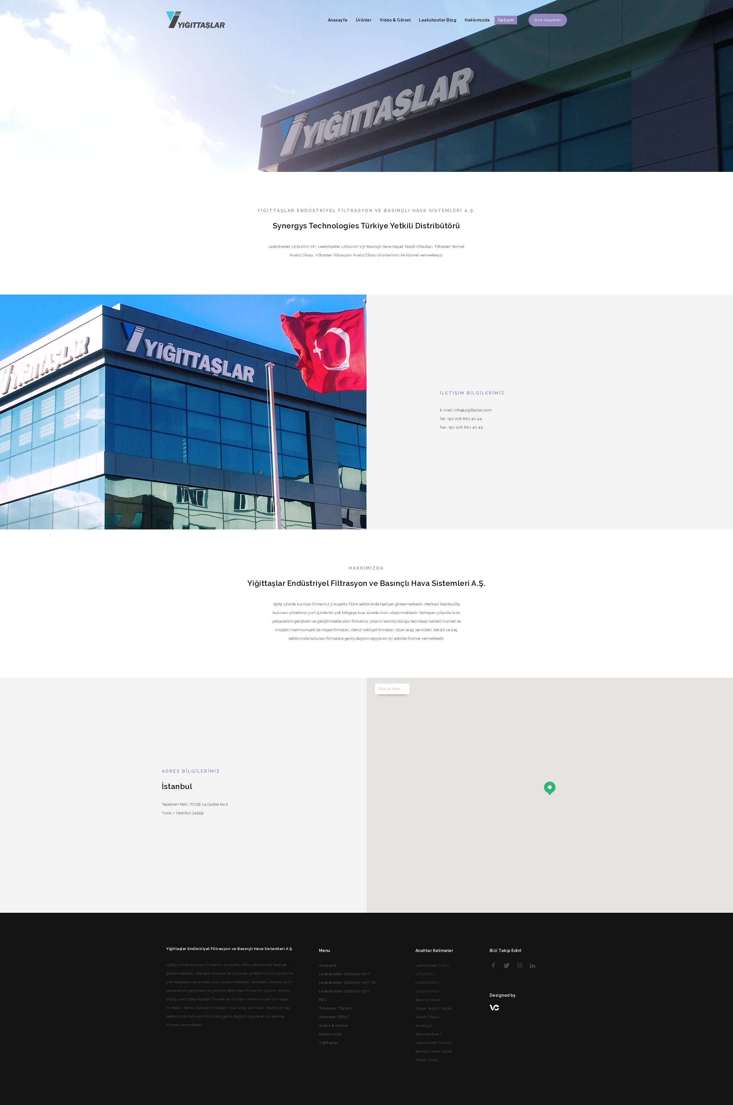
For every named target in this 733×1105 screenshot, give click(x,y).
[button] (549, 788)
